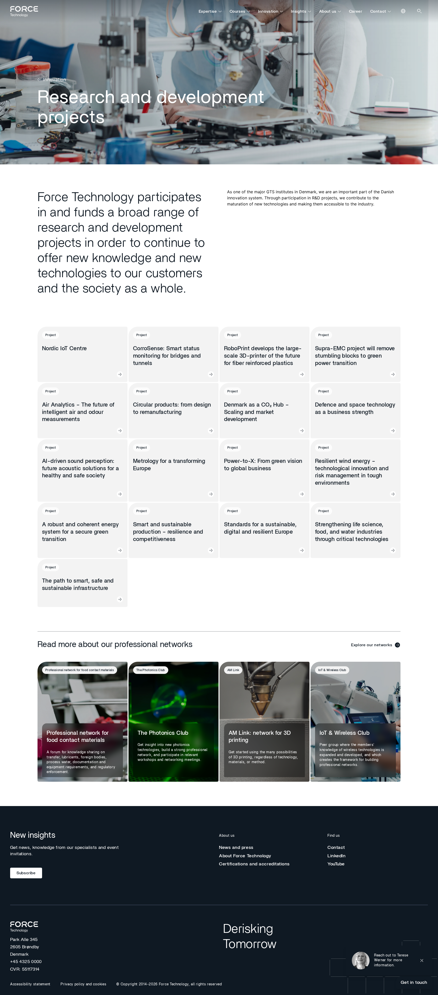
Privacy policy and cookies (83, 984)
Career (355, 11)
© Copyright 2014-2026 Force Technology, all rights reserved (169, 984)
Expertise (208, 11)
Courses (237, 11)
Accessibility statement (30, 984)
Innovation (268, 11)
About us (327, 11)
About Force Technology (245, 856)
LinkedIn (336, 856)
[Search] (420, 11)
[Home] (26, 11)
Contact (378, 11)
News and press (236, 847)
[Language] (403, 11)
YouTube (336, 864)
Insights (298, 11)
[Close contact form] (422, 960)
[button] (389, 960)
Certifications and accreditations (254, 864)
